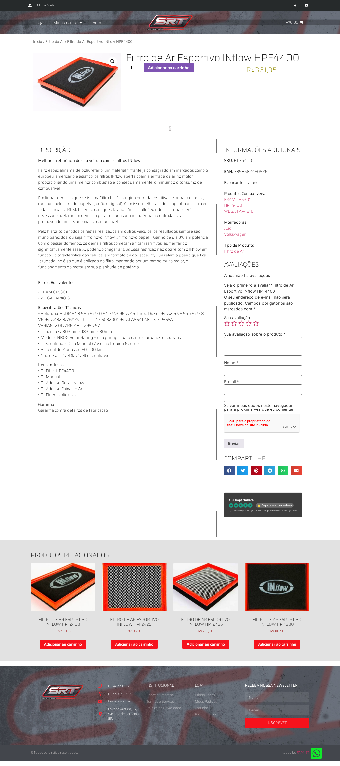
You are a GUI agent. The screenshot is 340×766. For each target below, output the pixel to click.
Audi (228, 228)
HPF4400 (233, 205)
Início (37, 41)
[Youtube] (306, 5)
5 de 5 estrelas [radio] (256, 323)
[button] (112, 61)
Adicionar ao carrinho (169, 67)
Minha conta (64, 22)
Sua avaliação (237, 318)
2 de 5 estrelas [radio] (234, 323)
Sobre (98, 22)
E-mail (231, 382)
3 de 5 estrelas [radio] (241, 323)
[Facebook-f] (295, 5)
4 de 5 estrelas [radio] (249, 323)
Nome (231, 363)
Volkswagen (235, 234)
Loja (39, 22)
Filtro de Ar (54, 41)
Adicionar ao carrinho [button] (63, 644)
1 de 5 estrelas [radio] (227, 323)
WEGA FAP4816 (238, 211)
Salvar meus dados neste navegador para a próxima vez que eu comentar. (259, 407)
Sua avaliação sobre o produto (254, 334)
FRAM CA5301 (237, 199)
